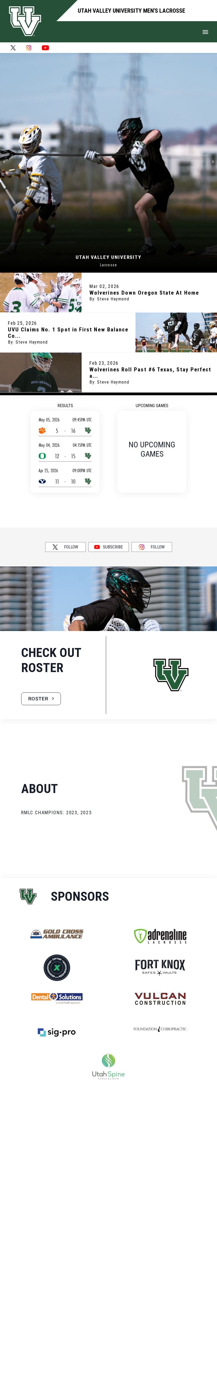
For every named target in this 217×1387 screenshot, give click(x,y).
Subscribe (113, 547)
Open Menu (205, 32)
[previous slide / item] (3, 161)
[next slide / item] (213, 161)
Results (65, 405)
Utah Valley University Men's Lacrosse (131, 10)
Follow (71, 547)
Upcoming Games (152, 405)
